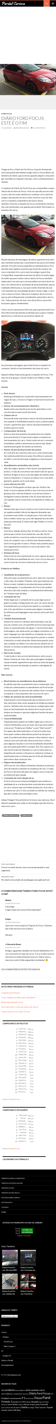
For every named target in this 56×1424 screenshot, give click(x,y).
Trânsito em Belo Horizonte (13, 1178)
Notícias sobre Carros (10, 1198)
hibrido (28, 1402)
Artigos (6, 1337)
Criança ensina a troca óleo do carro (15, 1011)
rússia (24, 1407)
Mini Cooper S (9, 1346)
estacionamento (16, 1398)
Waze (19, 1410)
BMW (28, 1390)
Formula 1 (6, 1401)
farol (27, 1398)
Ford (46, 1397)
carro (42, 1390)
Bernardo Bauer (22, 128)
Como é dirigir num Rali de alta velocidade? (18, 997)
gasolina (15, 1402)
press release (5, 1407)
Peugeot (32, 1404)
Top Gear (42, 1407)
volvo (10, 1410)
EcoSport (5, 1398)
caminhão (35, 1390)
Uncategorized (7, 1365)
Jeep (40, 1402)
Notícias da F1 (7, 1202)
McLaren (4, 1404)
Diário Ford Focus (11, 815)
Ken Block (45, 1402)
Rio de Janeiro (16, 1407)
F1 (2, 1351)
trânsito (4, 1410)
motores (21, 1404)
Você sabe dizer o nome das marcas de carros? (20, 1007)
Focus (38, 1398)
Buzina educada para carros (12, 1002)
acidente (10, 1390)
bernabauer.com (14, 1375)
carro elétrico (7, 1394)
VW (14, 1410)
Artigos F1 (7, 1356)
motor (15, 1404)
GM (20, 1402)
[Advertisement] (28, 36)
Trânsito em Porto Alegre (12, 1183)
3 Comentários (39, 128)
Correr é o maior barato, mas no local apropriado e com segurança (25, 867)
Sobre (3, 1212)
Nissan (26, 1404)
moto (10, 1404)
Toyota (49, 1407)
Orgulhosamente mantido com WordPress (16, 1421)
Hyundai (34, 1402)
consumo (25, 1394)
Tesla (37, 1407)
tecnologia (31, 1407)
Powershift (44, 1404)
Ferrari (31, 1398)
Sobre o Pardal (7, 1360)
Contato (5, 1207)
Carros (4, 1332)
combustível (17, 1394)
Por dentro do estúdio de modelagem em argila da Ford (25, 878)
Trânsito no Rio (7, 1188)
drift (51, 1394)
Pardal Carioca (13, 3)
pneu (37, 1404)
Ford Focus (6, 114)
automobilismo (20, 1390)
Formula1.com (14, 1099)
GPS (23, 1402)
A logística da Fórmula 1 (10, 993)
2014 (3, 1390)
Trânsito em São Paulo (10, 1193)
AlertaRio (27, 1235)
